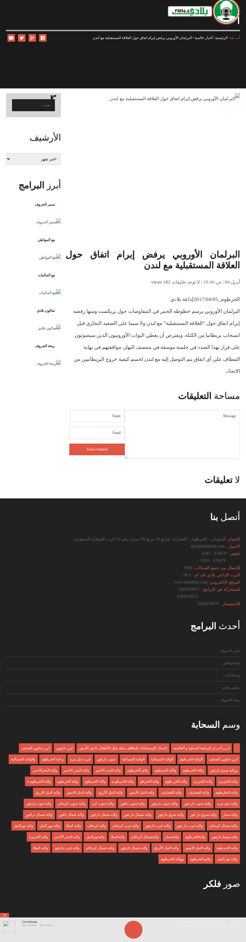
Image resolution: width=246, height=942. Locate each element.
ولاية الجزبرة (228, 781)
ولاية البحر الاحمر (76, 770)
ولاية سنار (230, 815)
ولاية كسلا (73, 826)
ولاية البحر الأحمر (108, 770)
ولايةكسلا (118, 837)
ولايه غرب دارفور (67, 848)
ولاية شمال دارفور (103, 815)
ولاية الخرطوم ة (39, 781)
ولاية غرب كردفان (125, 826)
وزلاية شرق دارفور (224, 770)
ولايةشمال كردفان (145, 837)
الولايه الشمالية (133, 759)
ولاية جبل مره (228, 803)
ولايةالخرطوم (195, 837)
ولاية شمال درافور (39, 815)
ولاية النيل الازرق (47, 792)
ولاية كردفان (96, 826)
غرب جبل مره (80, 759)
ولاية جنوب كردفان (72, 803)
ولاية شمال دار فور (138, 815)
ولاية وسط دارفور (225, 837)
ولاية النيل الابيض (79, 792)
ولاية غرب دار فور (190, 826)
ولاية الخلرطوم (226, 792)
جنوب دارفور (106, 759)
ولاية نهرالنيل (23, 826)
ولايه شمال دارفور (134, 848)
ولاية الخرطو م (123, 781)
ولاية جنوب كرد (103, 803)
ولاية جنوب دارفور (164, 803)
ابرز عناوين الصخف (223, 759)
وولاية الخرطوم (172, 859)
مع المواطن (46, 240)
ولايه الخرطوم (227, 848)
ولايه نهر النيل (227, 859)
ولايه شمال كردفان (100, 848)
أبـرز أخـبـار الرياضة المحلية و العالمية (201, 748)
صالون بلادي (46, 310)
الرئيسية (221, 38)
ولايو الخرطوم (200, 859)
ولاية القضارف (171, 792)
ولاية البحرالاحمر (45, 770)
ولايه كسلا (40, 848)
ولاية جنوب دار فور (197, 803)
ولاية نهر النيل (50, 826)
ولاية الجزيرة (203, 781)
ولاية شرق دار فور (203, 815)
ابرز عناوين (64, 748)
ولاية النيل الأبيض (141, 792)
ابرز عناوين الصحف (35, 748)
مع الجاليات (46, 275)
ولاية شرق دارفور (171, 815)
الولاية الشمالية (162, 759)
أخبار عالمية (203, 38)
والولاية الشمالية (23, 759)
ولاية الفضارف (198, 792)
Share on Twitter (46, 925)
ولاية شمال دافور (71, 815)
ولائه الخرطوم (193, 770)
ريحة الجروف (45, 346)
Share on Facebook (29, 925)
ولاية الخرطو (149, 781)
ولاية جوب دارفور (38, 803)
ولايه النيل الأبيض (197, 848)
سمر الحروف (45, 204)
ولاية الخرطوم (95, 781)
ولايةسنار (172, 837)
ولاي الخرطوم (137, 770)
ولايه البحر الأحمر (67, 837)
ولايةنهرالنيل (95, 837)
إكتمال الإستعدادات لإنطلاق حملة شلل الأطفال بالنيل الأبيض (123, 748)
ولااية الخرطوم (165, 770)
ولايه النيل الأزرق (166, 848)
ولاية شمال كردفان (223, 826)
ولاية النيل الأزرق (110, 792)
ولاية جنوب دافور (132, 803)
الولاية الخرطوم (191, 759)
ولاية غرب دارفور (157, 826)
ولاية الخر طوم (176, 781)
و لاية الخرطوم (53, 759)
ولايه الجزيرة (38, 837)
